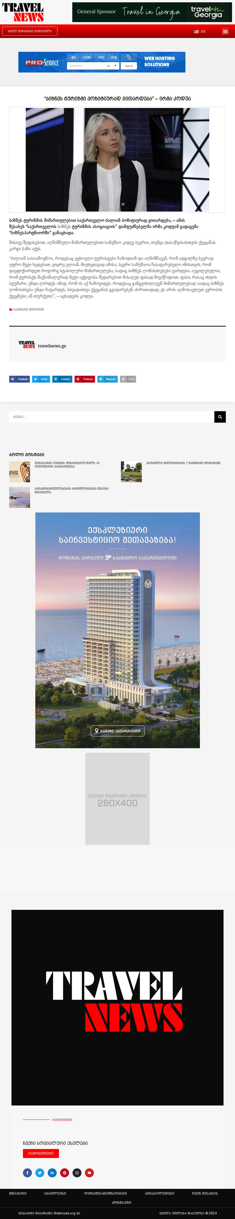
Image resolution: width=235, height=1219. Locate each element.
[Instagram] (77, 1172)
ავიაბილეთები (159, 1193)
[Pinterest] (64, 1172)
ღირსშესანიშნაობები (105, 1193)
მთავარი (18, 1193)
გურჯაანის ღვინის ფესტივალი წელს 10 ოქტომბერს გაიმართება (67, 464)
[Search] (220, 417)
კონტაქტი (121, 1203)
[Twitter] (39, 1172)
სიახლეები (55, 1193)
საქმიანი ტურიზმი (29, 309)
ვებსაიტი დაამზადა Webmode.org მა (49, 1213)
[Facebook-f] (27, 1172)
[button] (225, 31)
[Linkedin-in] (52, 1172)
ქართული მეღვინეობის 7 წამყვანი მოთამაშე (183, 463)
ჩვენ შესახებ (205, 1193)
